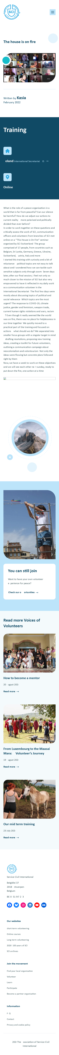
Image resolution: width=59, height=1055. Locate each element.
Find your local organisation (20, 971)
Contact (10, 1019)
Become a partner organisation (21, 994)
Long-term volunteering (18, 940)
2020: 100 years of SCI (17, 946)
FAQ (9, 1013)
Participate (12, 988)
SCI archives (12, 951)
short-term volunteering (18, 928)
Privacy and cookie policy (18, 1025)
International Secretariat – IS (29, 161)
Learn (9, 982)
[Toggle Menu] (53, 12)
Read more (9, 692)
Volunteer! (12, 977)
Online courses (14, 934)
